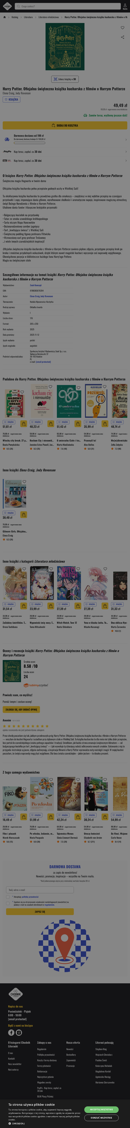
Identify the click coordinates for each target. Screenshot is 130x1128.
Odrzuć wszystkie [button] (101, 1117)
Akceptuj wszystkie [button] (101, 1109)
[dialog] (65, 1113)
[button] (44, 1123)
